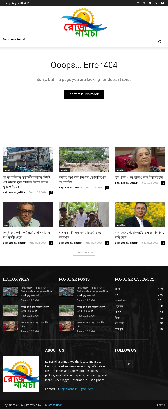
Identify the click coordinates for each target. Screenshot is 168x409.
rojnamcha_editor (14, 192)
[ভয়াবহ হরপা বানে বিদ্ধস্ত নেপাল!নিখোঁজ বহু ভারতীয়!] (84, 159)
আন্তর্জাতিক (8, 170)
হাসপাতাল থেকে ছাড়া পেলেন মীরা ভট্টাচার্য (139, 177)
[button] (160, 42)
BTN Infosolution (52, 405)
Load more (82, 252)
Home (161, 405)
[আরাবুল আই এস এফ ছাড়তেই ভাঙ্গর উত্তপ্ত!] (84, 214)
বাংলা (6, 225)
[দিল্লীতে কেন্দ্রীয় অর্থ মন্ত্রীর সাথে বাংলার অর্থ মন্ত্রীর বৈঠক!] (28, 214)
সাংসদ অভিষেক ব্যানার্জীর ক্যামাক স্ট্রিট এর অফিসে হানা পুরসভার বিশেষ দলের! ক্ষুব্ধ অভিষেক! (26, 182)
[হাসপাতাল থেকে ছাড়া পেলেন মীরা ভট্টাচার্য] (140, 159)
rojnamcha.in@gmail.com (76, 389)
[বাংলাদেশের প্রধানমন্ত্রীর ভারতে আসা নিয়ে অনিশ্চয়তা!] (140, 214)
